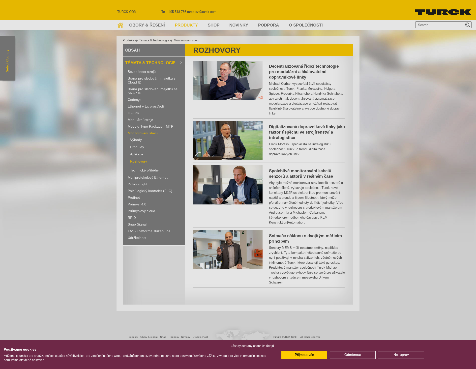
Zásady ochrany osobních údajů (252, 346)
